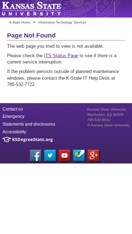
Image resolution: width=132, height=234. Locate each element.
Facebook (35, 155)
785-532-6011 (98, 120)
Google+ (93, 155)
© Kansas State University (108, 125)
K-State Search (105, 9)
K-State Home (20, 22)
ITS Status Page (61, 55)
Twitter (50, 155)
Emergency (13, 116)
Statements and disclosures (28, 124)
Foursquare (78, 155)
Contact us (12, 109)
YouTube (64, 155)
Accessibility (14, 131)
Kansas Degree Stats (27, 139)
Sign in (123, 9)
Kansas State (31, 9)
